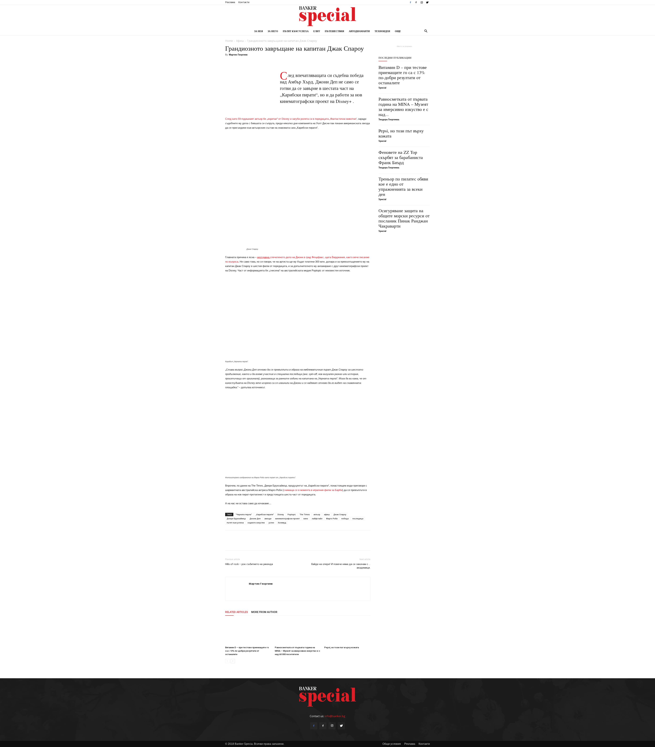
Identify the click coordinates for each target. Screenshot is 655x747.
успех (271, 522)
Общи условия (391, 743)
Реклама (230, 2)
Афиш (240, 41)
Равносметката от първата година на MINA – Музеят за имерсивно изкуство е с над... (403, 106)
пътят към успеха (235, 522)
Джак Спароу (339, 514)
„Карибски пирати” (265, 514)
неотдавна (263, 257)
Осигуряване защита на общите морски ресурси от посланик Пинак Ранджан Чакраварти (404, 218)
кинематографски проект (287, 518)
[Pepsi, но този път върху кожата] (347, 632)
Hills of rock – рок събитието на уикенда (249, 564)
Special (382, 87)
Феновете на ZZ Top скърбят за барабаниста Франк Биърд (401, 157)
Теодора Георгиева (389, 119)
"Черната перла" (244, 514)
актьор (317, 514)
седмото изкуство (256, 522)
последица (357, 518)
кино (305, 518)
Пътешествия (334, 31)
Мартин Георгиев (238, 54)
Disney (281, 514)
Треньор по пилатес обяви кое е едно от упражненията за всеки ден (403, 186)
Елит (316, 31)
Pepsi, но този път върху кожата (341, 647)
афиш (327, 514)
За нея (258, 31)
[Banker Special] (327, 16)
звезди (267, 518)
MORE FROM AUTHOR (264, 612)
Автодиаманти (359, 31)
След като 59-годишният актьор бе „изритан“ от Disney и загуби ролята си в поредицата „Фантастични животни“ (291, 118)
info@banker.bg (335, 716)
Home (229, 41)
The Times (305, 514)
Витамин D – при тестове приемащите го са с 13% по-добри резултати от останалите (247, 651)
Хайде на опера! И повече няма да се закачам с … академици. (340, 566)
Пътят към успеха (296, 31)
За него (273, 31)
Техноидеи (382, 31)
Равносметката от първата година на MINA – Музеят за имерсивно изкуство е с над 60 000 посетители (297, 651)
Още (398, 31)
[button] (426, 31)
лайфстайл (317, 518)
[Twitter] (427, 2)
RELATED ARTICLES (236, 612)
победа (345, 518)
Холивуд (282, 522)
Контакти (243, 2)
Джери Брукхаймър (236, 518)
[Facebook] (410, 2)
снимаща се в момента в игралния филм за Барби (312, 490)
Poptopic (292, 514)
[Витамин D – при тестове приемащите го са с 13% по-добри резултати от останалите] (248, 632)
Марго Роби (332, 518)
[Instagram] (421, 2)
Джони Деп (255, 518)
